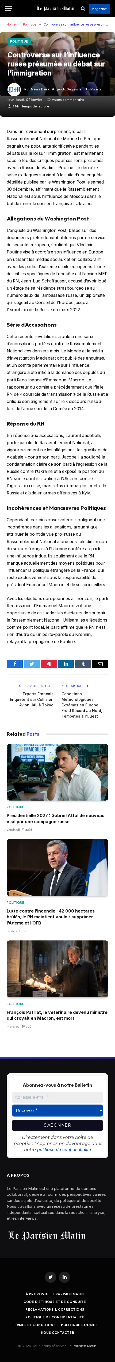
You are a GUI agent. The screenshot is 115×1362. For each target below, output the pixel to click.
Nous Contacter (57, 1333)
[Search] (83, 9)
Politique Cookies (79, 1325)
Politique (19, 41)
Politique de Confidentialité (55, 1317)
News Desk (40, 89)
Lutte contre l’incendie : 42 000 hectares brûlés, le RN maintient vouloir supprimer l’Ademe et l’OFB (51, 917)
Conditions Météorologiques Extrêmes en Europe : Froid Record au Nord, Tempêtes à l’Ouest (82, 705)
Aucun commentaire (68, 99)
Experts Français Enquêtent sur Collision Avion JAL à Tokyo (31, 699)
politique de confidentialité (64, 1149)
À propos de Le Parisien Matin (55, 1294)
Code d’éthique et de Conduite (55, 1302)
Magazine (99, 9)
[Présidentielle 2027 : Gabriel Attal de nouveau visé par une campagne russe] (57, 772)
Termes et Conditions (34, 1325)
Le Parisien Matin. (82, 1346)
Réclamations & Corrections (54, 1309)
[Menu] (8, 9)
